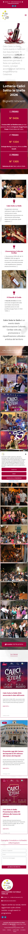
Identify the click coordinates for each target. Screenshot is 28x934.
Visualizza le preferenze (14, 478)
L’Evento (9, 930)
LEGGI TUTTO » (6, 706)
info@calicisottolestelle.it (13, 3)
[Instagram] (15, 6)
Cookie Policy (12, 480)
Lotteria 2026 (16, 930)
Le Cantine (23, 930)
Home (4, 930)
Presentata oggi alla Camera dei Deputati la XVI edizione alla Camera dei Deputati (13, 753)
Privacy (17, 480)
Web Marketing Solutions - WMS (16, 927)
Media (14, 931)
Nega (14, 474)
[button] (25, 454)
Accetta (14, 469)
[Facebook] (13, 6)
